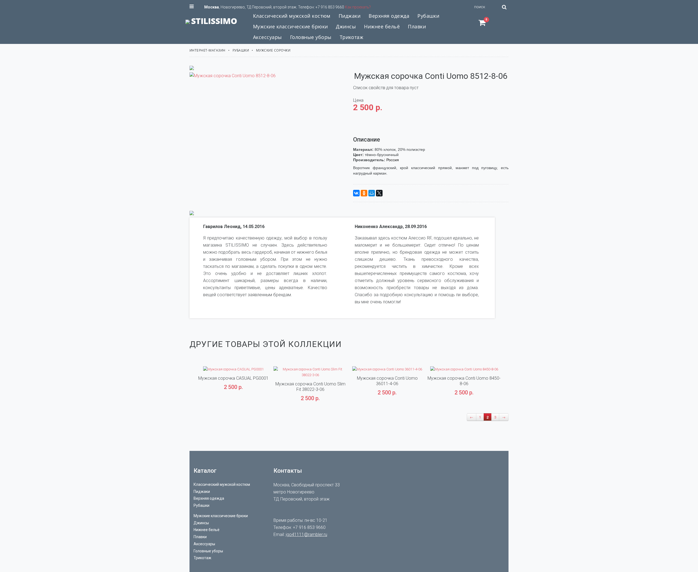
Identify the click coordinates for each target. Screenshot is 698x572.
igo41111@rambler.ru (306, 534)
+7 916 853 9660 (329, 7)
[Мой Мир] (371, 193)
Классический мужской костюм (222, 484)
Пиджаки (202, 491)
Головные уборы (208, 551)
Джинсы (201, 523)
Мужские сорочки (273, 50)
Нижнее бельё (206, 530)
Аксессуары (204, 544)
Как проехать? (358, 7)
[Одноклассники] (364, 193)
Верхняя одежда (209, 498)
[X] (379, 193)
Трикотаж (202, 558)
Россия (392, 160)
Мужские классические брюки (221, 516)
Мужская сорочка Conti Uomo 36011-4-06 (387, 381)
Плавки (200, 537)
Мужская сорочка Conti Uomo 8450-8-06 (464, 381)
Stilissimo (214, 20)
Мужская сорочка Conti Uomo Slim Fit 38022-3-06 (310, 386)
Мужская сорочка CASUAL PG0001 (233, 378)
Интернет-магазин (207, 50)
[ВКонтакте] (356, 193)
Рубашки (241, 50)
